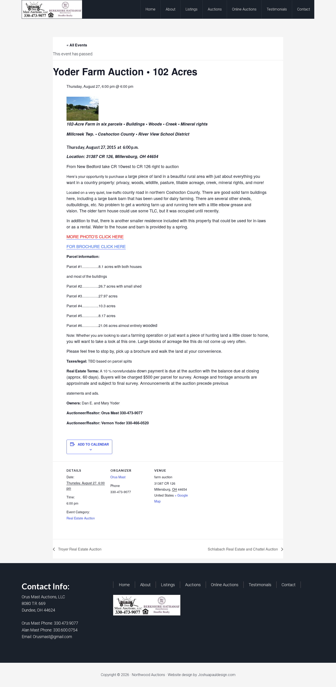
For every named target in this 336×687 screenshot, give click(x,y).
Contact (289, 584)
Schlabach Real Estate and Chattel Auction (243, 549)
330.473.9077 (66, 623)
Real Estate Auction (81, 518)
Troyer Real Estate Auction (79, 549)
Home (124, 584)
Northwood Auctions (58, 9)
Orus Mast (117, 477)
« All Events (77, 45)
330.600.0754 (65, 630)
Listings (168, 584)
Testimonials (260, 584)
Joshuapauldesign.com (216, 675)
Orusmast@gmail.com (52, 636)
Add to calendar (93, 444)
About (145, 584)
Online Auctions (224, 584)
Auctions (193, 584)
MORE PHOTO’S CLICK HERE (95, 236)
